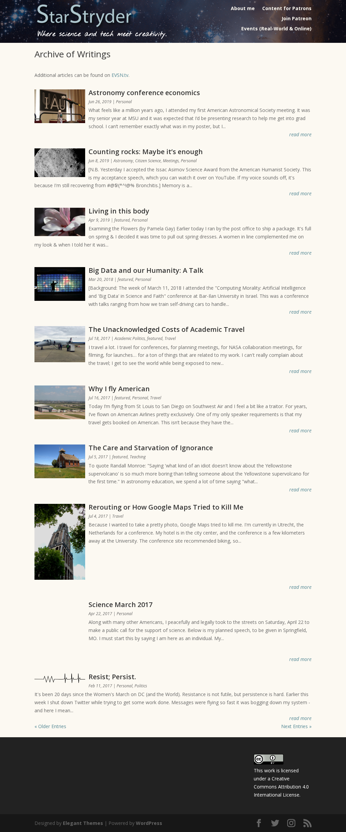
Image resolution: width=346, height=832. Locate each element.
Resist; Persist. (112, 676)
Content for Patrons (287, 8)
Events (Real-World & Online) (276, 29)
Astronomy (123, 161)
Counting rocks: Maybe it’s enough (146, 151)
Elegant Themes (83, 823)
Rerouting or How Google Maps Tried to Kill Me (166, 507)
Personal (124, 102)
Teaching (138, 457)
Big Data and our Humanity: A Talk (146, 270)
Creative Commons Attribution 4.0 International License (281, 786)
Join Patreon (296, 19)
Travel (170, 338)
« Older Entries (50, 726)
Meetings (171, 161)
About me (243, 8)
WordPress (149, 823)
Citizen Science (148, 161)
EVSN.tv (120, 75)
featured (122, 220)
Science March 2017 (120, 604)
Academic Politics (130, 338)
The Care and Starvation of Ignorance (151, 447)
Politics (140, 686)
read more (300, 134)
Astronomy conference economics (144, 92)
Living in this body (119, 211)
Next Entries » (296, 726)
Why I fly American (119, 388)
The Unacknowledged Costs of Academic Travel (167, 329)
